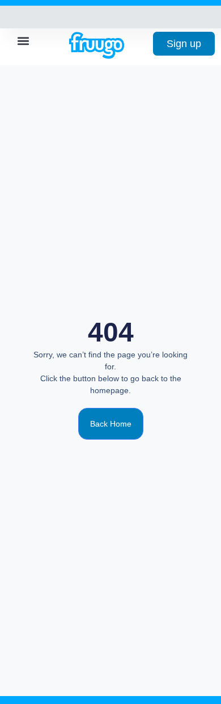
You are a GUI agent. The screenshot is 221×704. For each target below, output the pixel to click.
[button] (23, 40)
